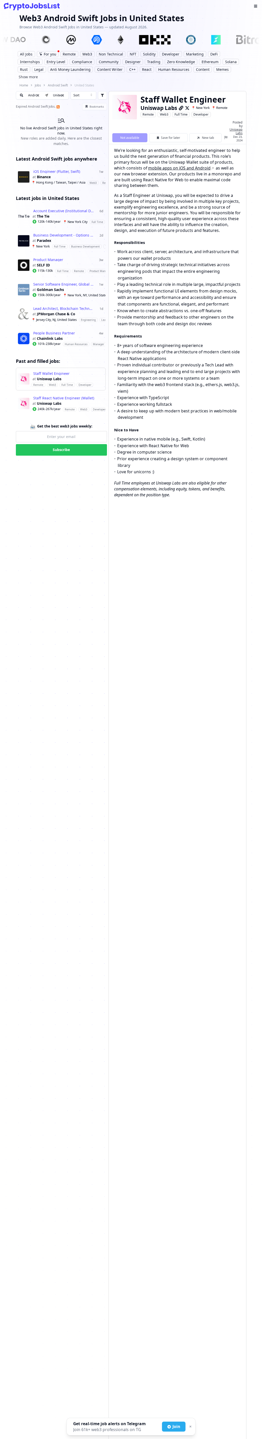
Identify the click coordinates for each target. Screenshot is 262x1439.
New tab (208, 138)
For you (50, 54)
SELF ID (43, 265)
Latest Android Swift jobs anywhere (56, 159)
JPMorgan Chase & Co (56, 314)
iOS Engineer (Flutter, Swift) (56, 171)
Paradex (44, 240)
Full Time (181, 114)
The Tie (43, 216)
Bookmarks (97, 106)
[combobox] (83, 95)
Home (23, 85)
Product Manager (48, 260)
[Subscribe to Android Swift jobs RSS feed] (58, 106)
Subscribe (61, 449)
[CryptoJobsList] (32, 6)
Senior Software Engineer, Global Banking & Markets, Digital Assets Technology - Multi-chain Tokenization (63, 284)
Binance (44, 177)
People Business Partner (54, 333)
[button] (62, 95)
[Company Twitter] (187, 107)
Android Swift (58, 85)
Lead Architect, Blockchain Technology (63, 308)
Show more (28, 76)
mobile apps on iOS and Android (179, 168)
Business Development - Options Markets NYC (63, 235)
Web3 (164, 114)
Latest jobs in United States (47, 198)
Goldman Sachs (50, 289)
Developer (201, 114)
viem (122, 391)
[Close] (190, 1427)
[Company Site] (181, 107)
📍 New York (200, 108)
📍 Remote (219, 108)
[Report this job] (226, 137)
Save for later (170, 138)
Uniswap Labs (49, 379)
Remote (148, 114)
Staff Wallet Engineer (51, 373)
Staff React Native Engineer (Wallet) (63, 398)
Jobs (38, 85)
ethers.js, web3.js (221, 384)
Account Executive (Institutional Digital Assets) (63, 211)
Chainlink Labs (50, 338)
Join (176, 1426)
